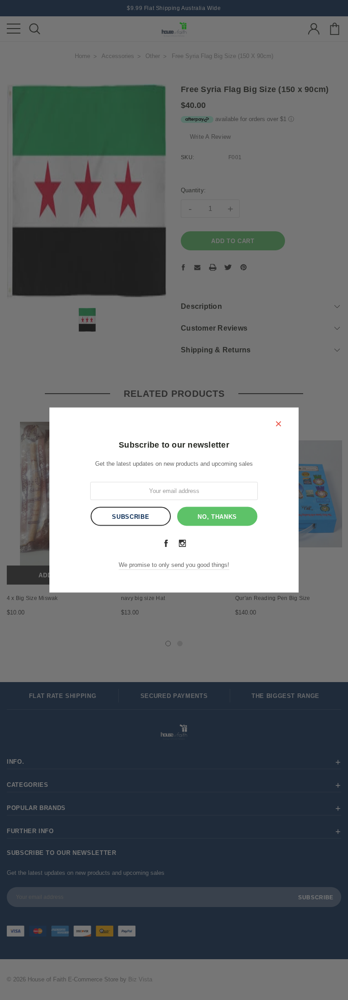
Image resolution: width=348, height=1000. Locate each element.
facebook (165, 542)
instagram (182, 542)
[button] (278, 423)
